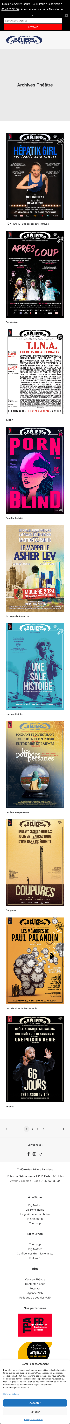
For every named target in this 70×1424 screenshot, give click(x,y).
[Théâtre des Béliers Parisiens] (24, 39)
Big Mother (35, 1205)
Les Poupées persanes (17, 812)
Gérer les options (11, 1394)
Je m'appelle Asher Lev (17, 616)
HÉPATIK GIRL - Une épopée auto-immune (27, 223)
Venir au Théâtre (35, 1279)
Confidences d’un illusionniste (35, 1253)
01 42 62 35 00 (50, 1180)
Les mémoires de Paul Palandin (21, 1008)
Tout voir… (35, 1258)
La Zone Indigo (35, 1209)
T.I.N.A (9, 420)
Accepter (35, 1402)
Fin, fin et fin (35, 1218)
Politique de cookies (33, 1419)
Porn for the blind (14, 518)
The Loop (35, 1223)
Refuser (35, 1411)
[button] (62, 40)
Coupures (11, 910)
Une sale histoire (14, 714)
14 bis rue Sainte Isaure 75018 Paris (28, 1176)
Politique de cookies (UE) (35, 1297)
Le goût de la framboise (35, 1214)
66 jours (10, 1106)
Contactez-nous (35, 1284)
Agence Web (35, 1293)
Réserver (35, 1288)
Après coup (12, 322)
